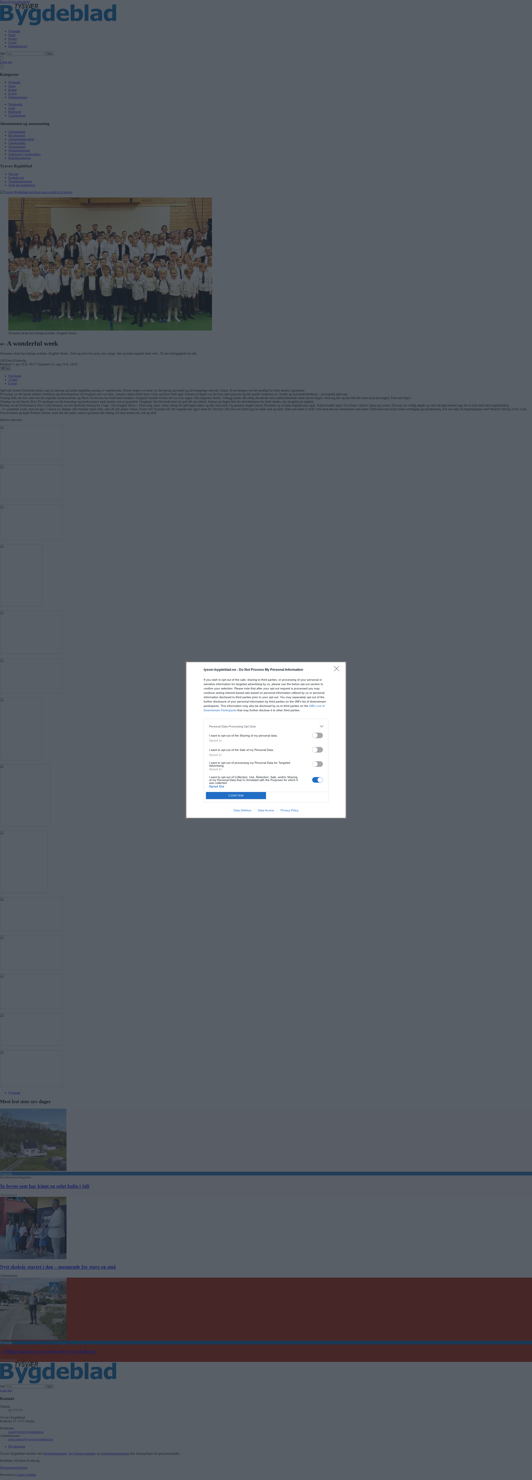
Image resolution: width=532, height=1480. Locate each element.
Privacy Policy (290, 810)
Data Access (266, 810)
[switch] (317, 735)
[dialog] (266, 740)
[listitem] (266, 726)
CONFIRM (236, 795)
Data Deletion (242, 810)
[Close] (338, 670)
